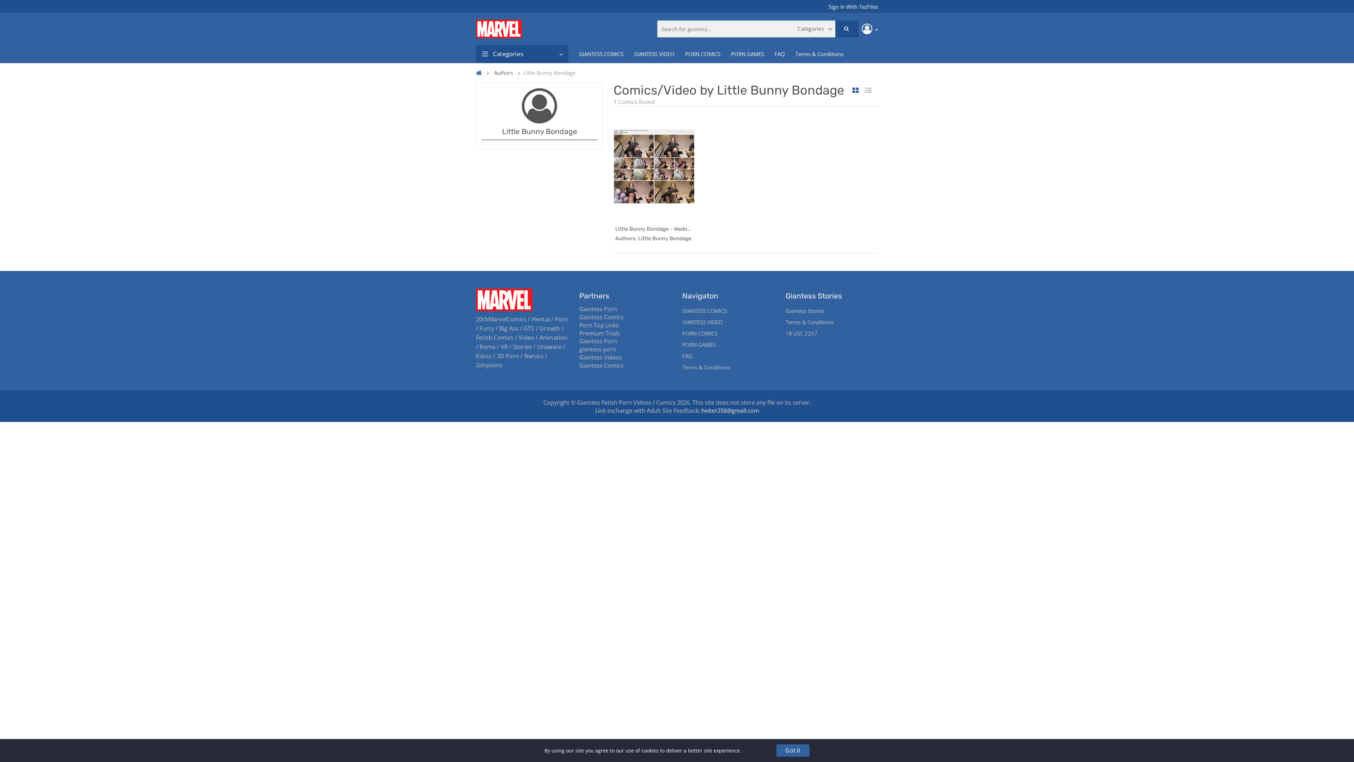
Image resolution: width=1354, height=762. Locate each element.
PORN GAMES (747, 54)
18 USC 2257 (801, 333)
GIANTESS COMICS (601, 54)
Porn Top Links (599, 325)
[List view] (868, 91)
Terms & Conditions (819, 54)
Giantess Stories (805, 310)
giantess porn (597, 349)
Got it (792, 750)
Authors (503, 72)
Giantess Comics (601, 317)
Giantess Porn (598, 309)
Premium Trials (599, 333)
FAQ (780, 54)
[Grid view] (855, 91)
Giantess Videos (600, 357)
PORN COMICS (702, 54)
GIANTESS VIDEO (654, 54)
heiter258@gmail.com (730, 411)
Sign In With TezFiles (853, 6)
